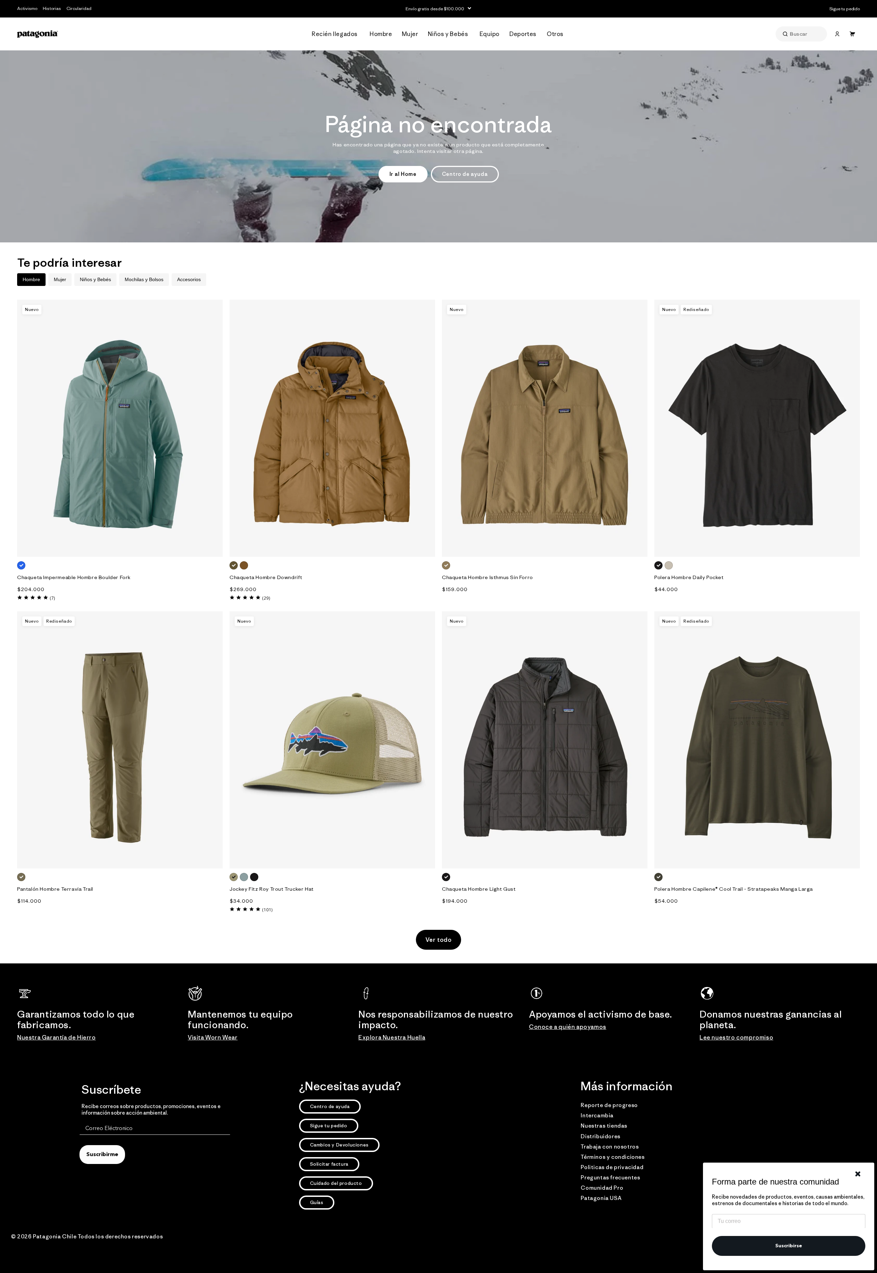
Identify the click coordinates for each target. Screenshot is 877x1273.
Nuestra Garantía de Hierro (56, 1037)
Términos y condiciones (612, 1156)
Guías (316, 1202)
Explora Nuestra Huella (391, 1037)
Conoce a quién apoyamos (567, 1027)
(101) (267, 910)
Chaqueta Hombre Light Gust (479, 889)
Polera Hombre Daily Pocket (689, 577)
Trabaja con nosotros (610, 1146)
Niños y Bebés (95, 279)
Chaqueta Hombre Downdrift (266, 577)
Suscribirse (788, 1246)
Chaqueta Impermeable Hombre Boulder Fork (74, 577)
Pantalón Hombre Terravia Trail (55, 889)
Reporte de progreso (609, 1105)
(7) (52, 598)
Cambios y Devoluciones (339, 1145)
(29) (266, 598)
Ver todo (438, 940)
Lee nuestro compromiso (736, 1037)
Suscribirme (102, 1154)
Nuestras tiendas (604, 1125)
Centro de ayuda (465, 174)
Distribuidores (600, 1136)
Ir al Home (403, 174)
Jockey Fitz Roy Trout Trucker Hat (272, 889)
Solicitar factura (329, 1164)
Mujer (60, 279)
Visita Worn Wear (213, 1037)
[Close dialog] (858, 1174)
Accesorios (189, 279)
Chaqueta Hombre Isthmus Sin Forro (487, 577)
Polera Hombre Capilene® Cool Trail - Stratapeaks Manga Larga (733, 889)
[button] (337, 34)
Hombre (31, 279)
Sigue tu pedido (328, 1125)
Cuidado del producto (336, 1183)
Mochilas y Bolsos (144, 279)
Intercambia (597, 1115)
